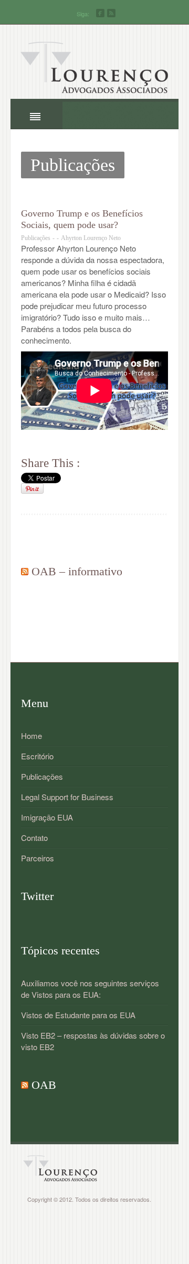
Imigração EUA (47, 817)
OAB (44, 1084)
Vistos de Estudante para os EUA (78, 1014)
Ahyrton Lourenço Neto (91, 238)
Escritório (37, 755)
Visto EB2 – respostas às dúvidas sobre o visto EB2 (93, 1041)
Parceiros (37, 857)
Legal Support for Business (67, 796)
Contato (34, 837)
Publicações (35, 238)
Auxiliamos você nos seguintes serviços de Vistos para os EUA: (90, 988)
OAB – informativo (77, 571)
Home (31, 735)
